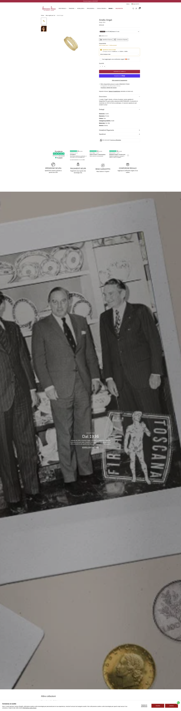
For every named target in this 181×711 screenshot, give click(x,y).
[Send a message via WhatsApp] (178, 703)
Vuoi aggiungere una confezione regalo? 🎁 (116, 59)
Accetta (158, 705)
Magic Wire (102, 22)
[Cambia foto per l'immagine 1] (44, 21)
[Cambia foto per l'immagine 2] (44, 28)
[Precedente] (74, 1)
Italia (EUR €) (136, 4)
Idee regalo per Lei (50, 15)
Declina (171, 705)
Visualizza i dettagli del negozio (109, 87)
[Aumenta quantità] (104, 66)
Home (42, 15)
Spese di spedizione (114, 91)
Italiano (127, 4)
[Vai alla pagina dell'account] (136, 8)
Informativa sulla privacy (29, 708)
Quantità (101, 63)
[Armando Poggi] (49, 8)
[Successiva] (106, 1)
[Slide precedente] (135, 184)
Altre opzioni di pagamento (119, 80)
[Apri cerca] (133, 8)
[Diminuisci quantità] (100, 66)
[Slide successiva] (139, 184)
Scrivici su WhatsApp (115, 140)
